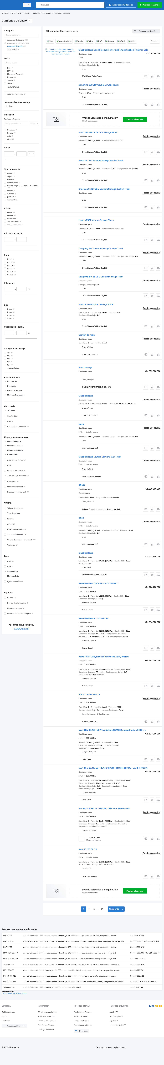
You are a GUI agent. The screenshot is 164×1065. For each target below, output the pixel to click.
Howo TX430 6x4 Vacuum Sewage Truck (98, 132)
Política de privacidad (46, 1016)
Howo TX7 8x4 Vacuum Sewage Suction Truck (101, 161)
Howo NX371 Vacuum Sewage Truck (96, 220)
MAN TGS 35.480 (10, 959)
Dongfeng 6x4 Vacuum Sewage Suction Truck (101, 248)
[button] (152, 76)
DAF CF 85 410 (9, 976)
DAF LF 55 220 (9, 982)
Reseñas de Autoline (46, 1025)
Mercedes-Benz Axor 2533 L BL (94, 618)
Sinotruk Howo (86, 396)
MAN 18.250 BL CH (88, 849)
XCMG (82, 485)
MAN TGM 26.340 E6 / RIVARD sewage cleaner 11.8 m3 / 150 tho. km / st (113, 768)
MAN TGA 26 (8, 941)
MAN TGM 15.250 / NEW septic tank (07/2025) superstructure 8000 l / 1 (112, 730)
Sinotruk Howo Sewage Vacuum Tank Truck (100, 457)
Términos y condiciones (47, 1012)
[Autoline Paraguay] (11, 5)
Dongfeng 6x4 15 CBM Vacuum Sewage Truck (101, 277)
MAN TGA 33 (8, 970)
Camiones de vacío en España (14, 993)
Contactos (6, 1021)
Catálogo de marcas (46, 1029)
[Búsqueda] (38, 4)
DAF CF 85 (7, 936)
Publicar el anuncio (134, 119)
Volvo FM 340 (8, 987)
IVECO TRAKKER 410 (89, 694)
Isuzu (81, 424)
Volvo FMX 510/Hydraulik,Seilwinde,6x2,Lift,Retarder (104, 657)
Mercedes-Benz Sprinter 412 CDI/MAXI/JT (99, 583)
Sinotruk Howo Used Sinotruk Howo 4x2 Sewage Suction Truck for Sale (113, 50)
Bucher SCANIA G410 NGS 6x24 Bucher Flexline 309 (104, 808)
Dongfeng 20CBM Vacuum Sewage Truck (99, 85)
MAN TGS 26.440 (10, 953)
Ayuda (4, 1016)
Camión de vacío (87, 335)
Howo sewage (85, 367)
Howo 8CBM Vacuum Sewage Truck (96, 304)
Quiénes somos (8, 1012)
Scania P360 (8, 964)
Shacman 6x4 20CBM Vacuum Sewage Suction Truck (104, 189)
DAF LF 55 (7, 947)
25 (102, 909)
